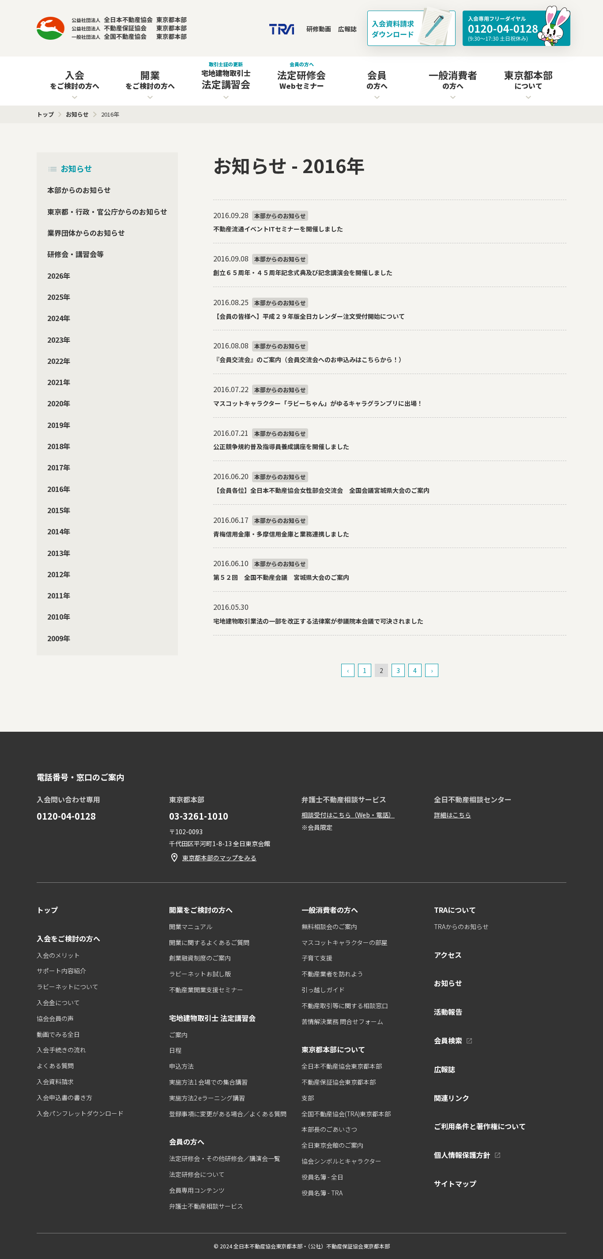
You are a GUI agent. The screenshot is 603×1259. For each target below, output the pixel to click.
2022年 (58, 360)
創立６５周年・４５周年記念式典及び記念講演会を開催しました (302, 272)
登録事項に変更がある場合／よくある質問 (227, 1113)
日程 (175, 1050)
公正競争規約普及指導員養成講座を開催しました (281, 446)
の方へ (377, 79)
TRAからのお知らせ (461, 926)
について (528, 79)
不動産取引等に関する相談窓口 (345, 1005)
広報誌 (347, 28)
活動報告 (448, 1011)
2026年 (58, 275)
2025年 (58, 296)
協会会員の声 (55, 1018)
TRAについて (455, 909)
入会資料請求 (55, 1081)
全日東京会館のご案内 (332, 1145)
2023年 (58, 339)
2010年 (58, 616)
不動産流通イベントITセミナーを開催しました (278, 228)
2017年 (58, 467)
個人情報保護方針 (462, 1154)
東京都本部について (333, 1049)
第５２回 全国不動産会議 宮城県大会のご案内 (281, 577)
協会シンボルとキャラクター (341, 1161)
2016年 (58, 488)
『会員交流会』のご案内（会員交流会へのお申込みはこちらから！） (309, 359)
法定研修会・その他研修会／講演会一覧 (224, 1158)
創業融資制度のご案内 (200, 957)
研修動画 (318, 28)
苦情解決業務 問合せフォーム (342, 1021)
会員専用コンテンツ (197, 1190)
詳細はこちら (452, 814)
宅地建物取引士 (226, 75)
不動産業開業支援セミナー (206, 989)
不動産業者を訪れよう (332, 973)
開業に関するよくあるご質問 (209, 942)
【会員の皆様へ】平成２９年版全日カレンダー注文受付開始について (309, 316)
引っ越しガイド (323, 989)
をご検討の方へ (74, 79)
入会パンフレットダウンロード (80, 1113)
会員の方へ (186, 1141)
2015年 (58, 509)
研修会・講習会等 (75, 254)
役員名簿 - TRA (322, 1192)
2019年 (58, 424)
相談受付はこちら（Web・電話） (348, 814)
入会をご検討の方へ (68, 938)
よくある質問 (55, 1065)
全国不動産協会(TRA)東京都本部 (346, 1113)
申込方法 (181, 1066)
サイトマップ (455, 1183)
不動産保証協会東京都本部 (339, 1082)
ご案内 (178, 1034)
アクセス (448, 954)
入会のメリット (58, 955)
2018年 (58, 446)
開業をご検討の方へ (201, 909)
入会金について (58, 1002)
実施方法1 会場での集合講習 (208, 1082)
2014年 (58, 531)
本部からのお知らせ (79, 190)
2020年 (58, 403)
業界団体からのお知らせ (86, 232)
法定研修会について (197, 1174)
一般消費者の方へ (330, 909)
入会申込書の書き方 (64, 1097)
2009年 (58, 637)
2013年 (58, 552)
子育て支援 (317, 957)
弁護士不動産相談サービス (206, 1206)
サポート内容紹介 (61, 970)
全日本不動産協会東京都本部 (342, 1066)
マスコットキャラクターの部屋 (345, 942)
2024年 (58, 318)
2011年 (58, 595)
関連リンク (451, 1098)
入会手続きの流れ (61, 1049)
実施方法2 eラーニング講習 (207, 1097)
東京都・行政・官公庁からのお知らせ (107, 211)
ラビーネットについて (67, 986)
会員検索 (448, 1040)
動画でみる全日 (58, 1034)
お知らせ (76, 168)
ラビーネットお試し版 (200, 973)
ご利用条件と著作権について (480, 1126)
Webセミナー (301, 75)
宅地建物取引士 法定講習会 (212, 1018)
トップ (47, 909)
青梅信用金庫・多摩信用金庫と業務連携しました (281, 533)
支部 (308, 1097)
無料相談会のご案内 (329, 926)
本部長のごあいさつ (329, 1129)
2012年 (58, 573)
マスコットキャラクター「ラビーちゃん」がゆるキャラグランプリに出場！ (318, 403)
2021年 (58, 382)
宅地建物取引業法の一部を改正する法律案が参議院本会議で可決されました (318, 620)
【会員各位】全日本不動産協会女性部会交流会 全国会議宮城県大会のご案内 (321, 490)
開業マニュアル (190, 926)
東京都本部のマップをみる (219, 857)
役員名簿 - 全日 (322, 1176)
